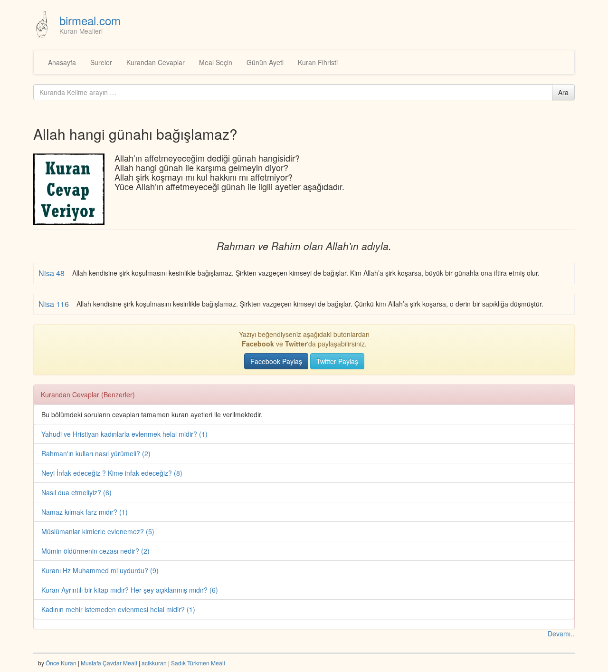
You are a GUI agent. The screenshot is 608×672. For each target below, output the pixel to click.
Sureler (101, 62)
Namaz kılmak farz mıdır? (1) (84, 512)
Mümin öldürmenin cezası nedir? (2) (95, 551)
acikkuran (154, 663)
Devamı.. (561, 633)
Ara (563, 92)
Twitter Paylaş (337, 361)
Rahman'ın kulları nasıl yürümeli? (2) (96, 453)
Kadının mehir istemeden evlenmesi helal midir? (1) (118, 609)
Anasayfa (62, 62)
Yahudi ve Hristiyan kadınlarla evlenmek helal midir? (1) (124, 434)
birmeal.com (90, 20)
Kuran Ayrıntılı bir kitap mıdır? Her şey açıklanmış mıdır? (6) (129, 590)
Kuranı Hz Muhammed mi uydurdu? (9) (100, 570)
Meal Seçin (215, 62)
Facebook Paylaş (276, 361)
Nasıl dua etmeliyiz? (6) (76, 492)
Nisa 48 (52, 273)
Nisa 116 (54, 303)
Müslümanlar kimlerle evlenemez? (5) (97, 531)
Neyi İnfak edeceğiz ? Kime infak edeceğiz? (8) (111, 473)
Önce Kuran (61, 663)
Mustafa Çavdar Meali (109, 663)
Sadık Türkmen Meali (198, 663)
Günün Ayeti (265, 62)
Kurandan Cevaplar (155, 62)
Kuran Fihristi (318, 62)
